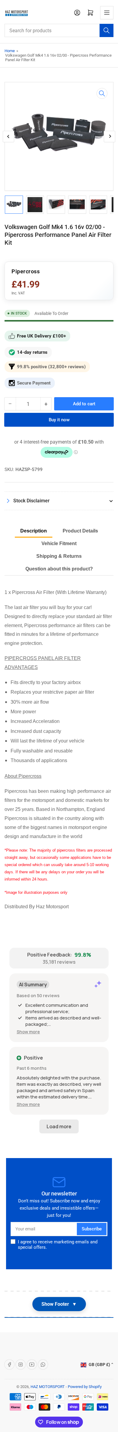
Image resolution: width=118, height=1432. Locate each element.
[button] (28, 1031)
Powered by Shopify (85, 1386)
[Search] (106, 30)
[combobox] (59, 30)
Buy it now (59, 419)
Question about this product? (59, 568)
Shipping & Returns (59, 556)
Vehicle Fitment (59, 543)
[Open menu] (106, 12)
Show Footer (59, 1304)
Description (33, 530)
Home (10, 51)
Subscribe (92, 1229)
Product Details (80, 530)
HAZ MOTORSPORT (48, 1386)
